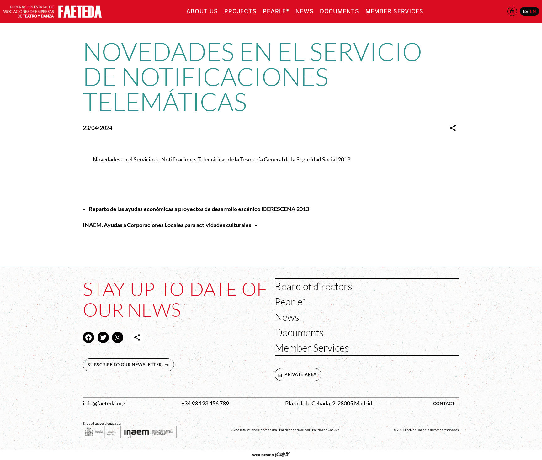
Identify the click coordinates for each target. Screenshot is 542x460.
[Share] (453, 128)
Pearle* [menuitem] (276, 11)
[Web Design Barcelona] (271, 455)
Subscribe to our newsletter (131, 364)
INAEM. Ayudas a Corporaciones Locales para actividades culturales (167, 225)
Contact (444, 403)
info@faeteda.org (104, 403)
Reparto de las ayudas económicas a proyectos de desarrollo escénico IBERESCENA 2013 (199, 209)
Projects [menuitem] (240, 11)
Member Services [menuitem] (394, 11)
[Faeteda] (52, 10)
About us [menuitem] (202, 11)
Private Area (300, 374)
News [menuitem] (304, 11)
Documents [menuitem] (339, 11)
